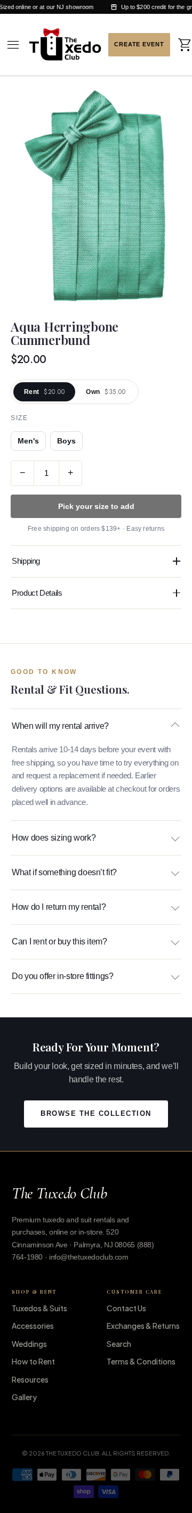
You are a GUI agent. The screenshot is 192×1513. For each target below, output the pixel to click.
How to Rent (33, 1361)
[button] (13, 44)
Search (119, 1343)
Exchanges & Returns (143, 1325)
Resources (30, 1379)
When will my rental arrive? (60, 725)
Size (19, 418)
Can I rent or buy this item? (59, 941)
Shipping (26, 560)
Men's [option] (28, 441)
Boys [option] (66, 441)
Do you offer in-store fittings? (62, 976)
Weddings (29, 1343)
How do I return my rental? (59, 906)
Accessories (33, 1325)
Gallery (24, 1397)
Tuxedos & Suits (39, 1308)
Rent (44, 392)
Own (105, 392)
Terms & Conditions (141, 1361)
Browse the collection (96, 1113)
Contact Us (126, 1308)
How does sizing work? (53, 837)
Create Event (139, 45)
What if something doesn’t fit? (64, 872)
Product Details (37, 592)
